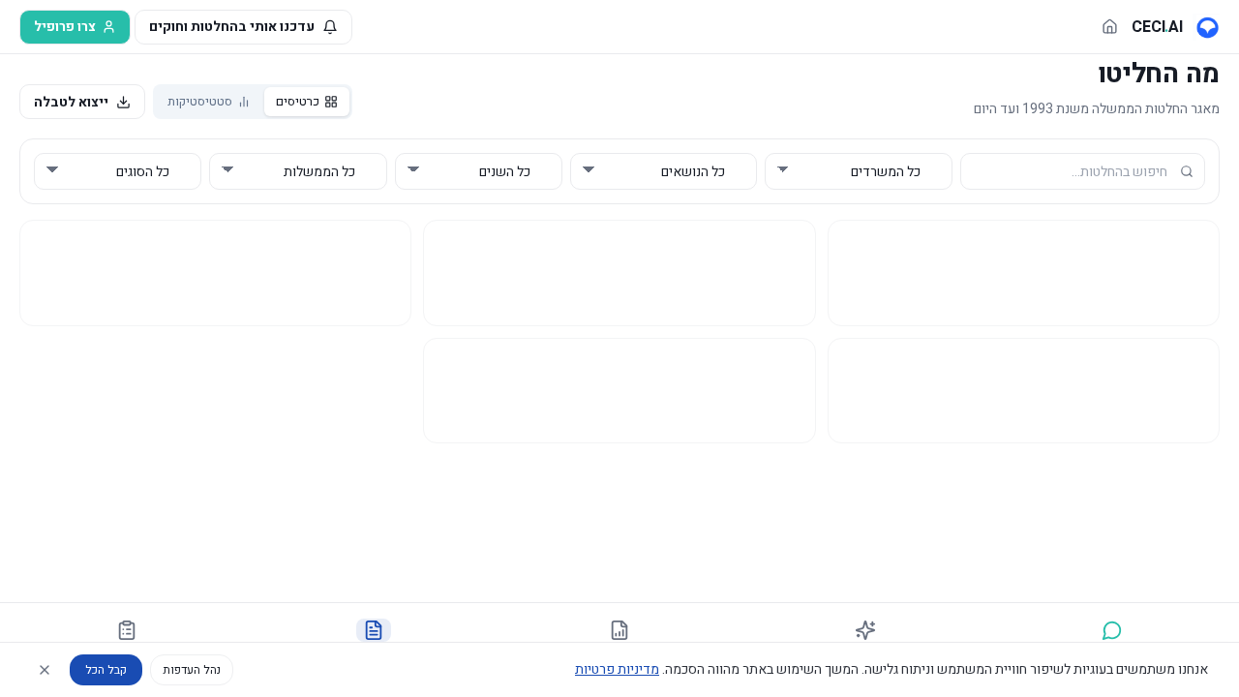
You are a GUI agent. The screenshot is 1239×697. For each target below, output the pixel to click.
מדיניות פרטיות (617, 669)
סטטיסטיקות (199, 101)
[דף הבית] (1110, 27)
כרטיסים (297, 101)
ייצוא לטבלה (71, 102)
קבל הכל (106, 670)
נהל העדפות (192, 670)
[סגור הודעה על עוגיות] (44, 669)
